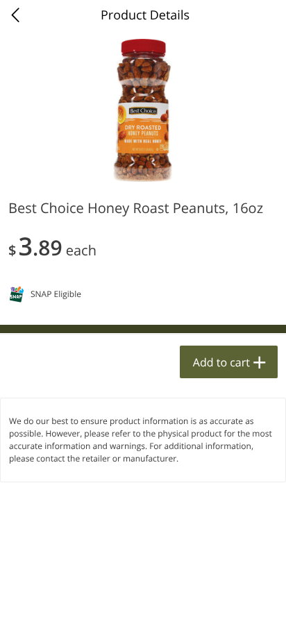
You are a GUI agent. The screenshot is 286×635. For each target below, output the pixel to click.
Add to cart (221, 362)
